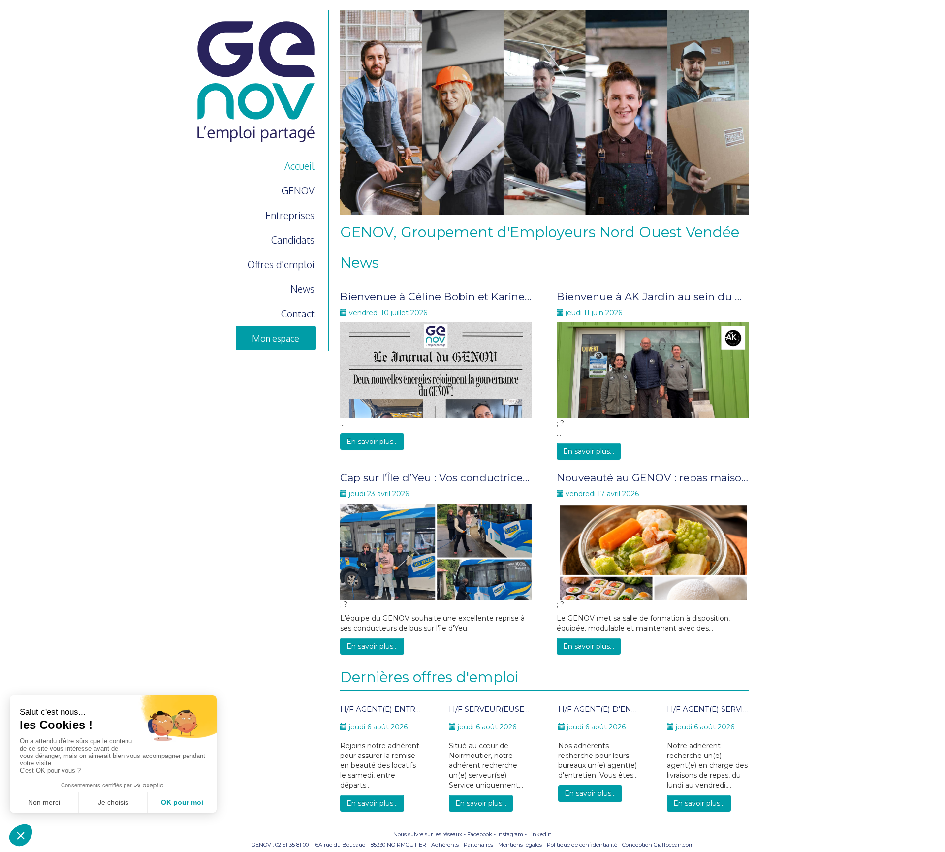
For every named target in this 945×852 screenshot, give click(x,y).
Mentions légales (520, 844)
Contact (298, 313)
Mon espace (275, 338)
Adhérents (445, 844)
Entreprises (290, 215)
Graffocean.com (674, 844)
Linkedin (540, 834)
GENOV (298, 190)
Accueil (299, 165)
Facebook (479, 834)
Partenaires (478, 844)
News (302, 289)
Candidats (293, 239)
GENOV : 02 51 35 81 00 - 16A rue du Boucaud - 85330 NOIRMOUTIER (339, 844)
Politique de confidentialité (582, 844)
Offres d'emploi (281, 264)
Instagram (510, 834)
